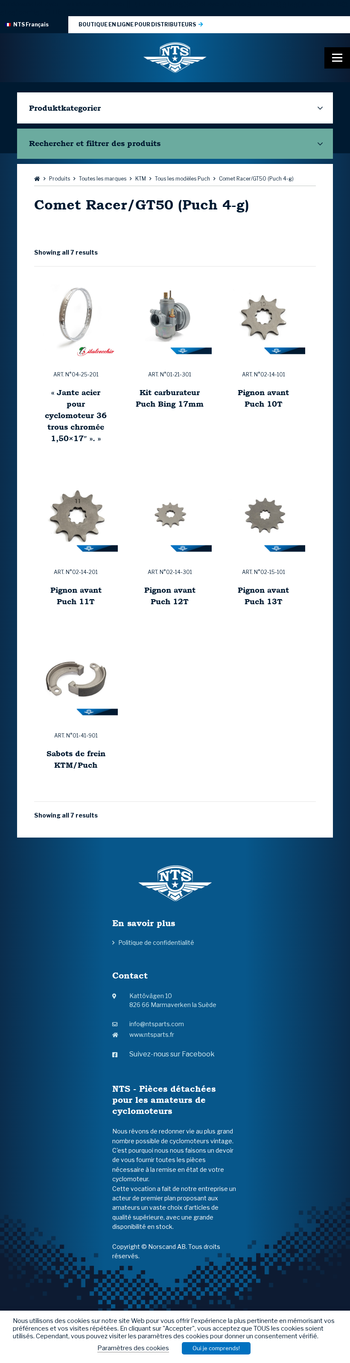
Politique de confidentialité (156, 942)
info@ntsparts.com (156, 1023)
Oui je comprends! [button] (216, 1348)
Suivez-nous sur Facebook (172, 1054)
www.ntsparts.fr (151, 1034)
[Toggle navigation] (337, 58)
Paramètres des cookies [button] (133, 1348)
